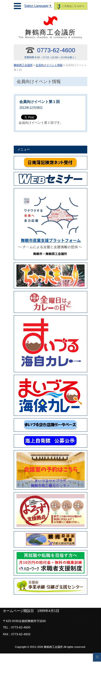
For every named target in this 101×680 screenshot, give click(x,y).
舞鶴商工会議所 (50, 34)
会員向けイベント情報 (49, 65)
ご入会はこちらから (73, 5)
